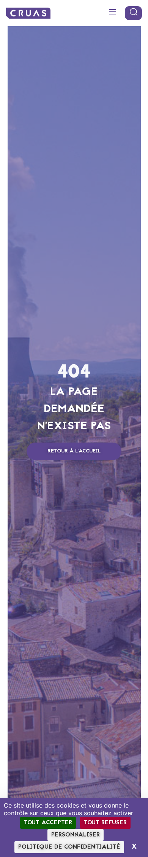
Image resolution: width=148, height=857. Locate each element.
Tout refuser (105, 822)
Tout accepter (48, 822)
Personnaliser (75, 835)
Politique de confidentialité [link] (69, 847)
